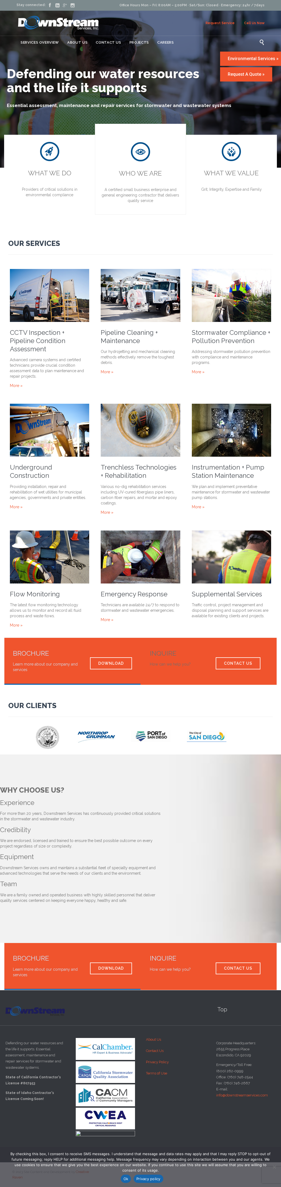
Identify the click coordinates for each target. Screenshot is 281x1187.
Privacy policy (148, 1179)
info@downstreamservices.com (242, 1095)
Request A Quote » (246, 74)
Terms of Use (156, 1073)
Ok (125, 1179)
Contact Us (155, 1051)
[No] (274, 1167)
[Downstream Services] (58, 23)
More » (16, 385)
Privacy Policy (157, 1062)
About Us (153, 1039)
